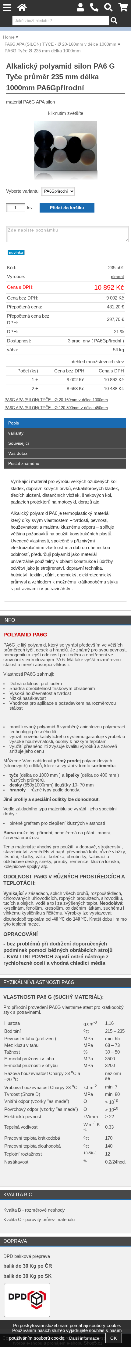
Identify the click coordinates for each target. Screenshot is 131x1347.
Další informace (84, 1338)
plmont (117, 276)
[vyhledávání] (108, 9)
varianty (15, 433)
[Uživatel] (80, 9)
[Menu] (7, 8)
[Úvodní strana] (22, 9)
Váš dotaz (17, 453)
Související (18, 443)
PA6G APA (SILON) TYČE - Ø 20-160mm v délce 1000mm (56, 400)
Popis (13, 423)
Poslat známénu (23, 463)
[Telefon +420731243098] (94, 9)
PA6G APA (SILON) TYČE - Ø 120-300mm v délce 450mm (56, 408)
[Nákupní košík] (123, 9)
